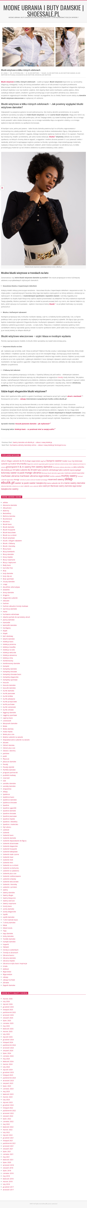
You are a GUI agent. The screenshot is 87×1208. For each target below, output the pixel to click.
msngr (16, 479)
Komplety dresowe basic (12, 674)
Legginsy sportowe (10, 715)
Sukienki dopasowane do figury (14, 841)
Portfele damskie (9, 770)
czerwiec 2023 (8, 1089)
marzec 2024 (7, 1064)
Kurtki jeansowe (9, 693)
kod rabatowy (8, 636)
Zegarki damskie (9, 985)
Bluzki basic (7, 524)
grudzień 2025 (8, 1007)
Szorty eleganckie (9, 912)
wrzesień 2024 (8, 1048)
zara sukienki (34, 486)
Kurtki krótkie (8, 696)
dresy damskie (8, 592)
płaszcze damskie (9, 762)
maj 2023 (6, 1091)
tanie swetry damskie (75, 483)
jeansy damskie (8, 620)
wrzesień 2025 (8, 1015)
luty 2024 (6, 1067)
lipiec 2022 (7, 1119)
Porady (5, 764)
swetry (5, 890)
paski (5, 756)
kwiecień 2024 (8, 1061)
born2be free (8, 568)
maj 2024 (6, 1059)
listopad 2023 (8, 1075)
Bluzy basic (7, 549)
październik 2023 (9, 1078)
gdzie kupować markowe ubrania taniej (56, 464)
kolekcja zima (8, 658)
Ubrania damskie (9, 958)
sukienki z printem (10, 887)
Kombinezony (8, 661)
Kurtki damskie (8, 691)
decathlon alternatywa (11, 587)
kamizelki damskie (10, 625)
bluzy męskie (8, 557)
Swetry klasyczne (9, 898)
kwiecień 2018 (8, 1179)
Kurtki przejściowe (10, 701)
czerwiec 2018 (8, 1173)
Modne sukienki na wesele (13, 737)
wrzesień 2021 (8, 1146)
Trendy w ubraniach (10, 952)
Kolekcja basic (8, 641)
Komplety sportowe (10, 680)
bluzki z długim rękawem (12, 541)
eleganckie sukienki (10, 598)
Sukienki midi (8, 860)
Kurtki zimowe (8, 710)
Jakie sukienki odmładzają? (48, 470)
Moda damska (8, 729)
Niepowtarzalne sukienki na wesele (16, 740)
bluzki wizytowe (52, 73)
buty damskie (8, 573)
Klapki (5, 633)
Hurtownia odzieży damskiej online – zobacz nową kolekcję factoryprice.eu (38, 445)
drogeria (6, 595)
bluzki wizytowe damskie (67, 73)
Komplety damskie (10, 669)
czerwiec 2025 (8, 1023)
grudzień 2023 (8, 1072)
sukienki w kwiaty (9, 879)
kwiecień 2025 (8, 1029)
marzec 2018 (7, 1181)
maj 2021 (6, 1157)
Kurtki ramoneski (9, 707)
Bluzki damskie (8, 527)
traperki (6, 944)
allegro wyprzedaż (33, 461)
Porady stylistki (8, 767)
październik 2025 (9, 1012)
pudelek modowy (9, 775)
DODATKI (6, 590)
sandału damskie (9, 783)
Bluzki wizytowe (33, 73)
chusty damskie (9, 581)
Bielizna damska (9, 516)
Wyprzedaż (7, 972)
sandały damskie (9, 786)
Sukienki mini (8, 862)
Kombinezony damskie (11, 663)
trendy (60, 377)
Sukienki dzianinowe (10, 843)
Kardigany (7, 628)
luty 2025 (6, 1034)
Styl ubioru (7, 827)
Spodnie (6, 805)
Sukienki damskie (9, 838)
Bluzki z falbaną (9, 543)
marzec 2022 (7, 1130)
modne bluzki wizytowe (43, 75)
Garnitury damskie (10, 609)
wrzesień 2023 (8, 1080)
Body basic (7, 565)
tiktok (5, 925)
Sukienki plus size (9, 873)
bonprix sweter (54, 460)
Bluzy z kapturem (9, 562)
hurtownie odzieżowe (11, 614)
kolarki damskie (9, 639)
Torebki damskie (9, 939)
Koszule (6, 682)
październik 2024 (9, 1045)
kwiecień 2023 (8, 1094)
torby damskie (8, 936)
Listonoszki (7, 721)
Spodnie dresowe (9, 813)
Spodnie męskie (9, 819)
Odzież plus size (9, 748)
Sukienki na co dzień (10, 865)
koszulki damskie (9, 688)
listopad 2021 (8, 1140)
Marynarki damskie (10, 723)
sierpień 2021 (8, 1149)
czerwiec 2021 (8, 1154)
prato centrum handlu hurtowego (37, 480)
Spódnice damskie (10, 800)
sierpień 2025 (8, 1018)
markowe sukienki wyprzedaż (74, 473)
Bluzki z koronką (9, 546)
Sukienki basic (8, 835)
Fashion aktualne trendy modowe (15, 606)
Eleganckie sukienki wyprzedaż (36, 464)
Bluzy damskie (8, 554)
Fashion (6, 603)
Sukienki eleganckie (10, 846)
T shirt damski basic (10, 920)
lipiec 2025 (7, 1020)
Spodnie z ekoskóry (10, 822)
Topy (4, 931)
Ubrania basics (8, 955)
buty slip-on (7, 576)
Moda (5, 726)
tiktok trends (7, 928)
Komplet (6, 666)
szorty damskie (8, 909)
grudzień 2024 (8, 1040)
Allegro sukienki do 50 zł (16, 461)
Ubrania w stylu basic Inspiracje (15, 963)
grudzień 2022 (8, 1105)
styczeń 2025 (8, 1037)
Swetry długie (8, 895)
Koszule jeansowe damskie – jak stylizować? (32, 424)
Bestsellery (7, 513)
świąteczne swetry (9, 488)
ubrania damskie (6, 486)
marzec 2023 (7, 1097)
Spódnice (6, 794)
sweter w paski (22, 483)
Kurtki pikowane (9, 699)
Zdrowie (6, 982)
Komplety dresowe (10, 671)
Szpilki (5, 914)
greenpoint (11, 466)
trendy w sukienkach (10, 950)
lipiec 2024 (7, 1053)
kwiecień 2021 (8, 1160)
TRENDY (6, 947)
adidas (5, 502)
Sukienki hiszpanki (10, 849)
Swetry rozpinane (9, 903)
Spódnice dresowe (10, 802)
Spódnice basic (8, 797)
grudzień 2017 (8, 1187)
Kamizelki (6, 622)
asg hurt (43, 461)
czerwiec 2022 (8, 1121)
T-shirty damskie (9, 922)
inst (72, 467)
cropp (5, 584)
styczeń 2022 (8, 1135)
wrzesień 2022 (8, 1113)
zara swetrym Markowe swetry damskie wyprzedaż (60, 486)
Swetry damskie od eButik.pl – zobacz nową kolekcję (32, 442)
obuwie (5, 742)
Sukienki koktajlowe (10, 852)
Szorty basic (7, 906)
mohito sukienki (55, 476)
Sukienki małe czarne (11, 854)
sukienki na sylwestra (11, 871)
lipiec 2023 (7, 1086)
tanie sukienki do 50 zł (55, 483)
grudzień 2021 (8, 1138)
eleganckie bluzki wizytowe (25, 75)
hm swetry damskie (42, 466)
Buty (4, 571)
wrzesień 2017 (8, 1190)
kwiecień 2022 (8, 1127)
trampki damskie (9, 942)
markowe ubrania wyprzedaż (34, 475)
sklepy (5, 792)
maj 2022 (6, 1124)
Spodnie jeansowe (10, 816)
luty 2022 (6, 1132)
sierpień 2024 (8, 1050)
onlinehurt (23, 480)
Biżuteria (6, 521)
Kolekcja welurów (9, 652)
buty (69, 461)
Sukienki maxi (8, 857)
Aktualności (7, 508)
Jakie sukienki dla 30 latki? (26, 470)
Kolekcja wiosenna (10, 655)
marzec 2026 (7, 999)
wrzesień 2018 (8, 1165)
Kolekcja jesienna (9, 644)
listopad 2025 (8, 1010)
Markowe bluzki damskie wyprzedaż (52, 473)
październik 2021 (9, 1143)
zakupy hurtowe (9, 980)
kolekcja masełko (9, 647)
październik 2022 (9, 1110)
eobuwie (6, 601)
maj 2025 (6, 1026)
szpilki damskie (8, 917)
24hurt (3, 461)
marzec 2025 (7, 1031)
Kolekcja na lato (9, 650)
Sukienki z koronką (10, 884)
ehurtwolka (22, 463)
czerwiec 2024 (8, 1056)
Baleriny (6, 511)
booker (65, 461)
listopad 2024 (8, 1042)
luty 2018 (6, 1184)
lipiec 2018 (7, 1170)
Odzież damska (8, 745)
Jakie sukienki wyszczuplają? (70, 470)
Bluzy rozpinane (9, 560)
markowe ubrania (10, 475)
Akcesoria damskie (10, 505)
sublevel (6, 830)
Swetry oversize (9, 901)
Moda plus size (8, 734)
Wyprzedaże (7, 974)
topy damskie (8, 933)
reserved (6, 778)
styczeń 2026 (8, 1004)
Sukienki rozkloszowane (12, 876)
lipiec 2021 (7, 1151)
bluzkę (51, 137)
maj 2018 (6, 1176)
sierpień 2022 (8, 1116)
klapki (5, 631)
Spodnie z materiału (10, 824)
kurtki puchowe (8, 704)
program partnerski (10, 772)
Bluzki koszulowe (9, 532)
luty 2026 (6, 1001)
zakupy (23, 399)
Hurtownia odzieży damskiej (61, 467)
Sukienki (6, 832)
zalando (26, 486)
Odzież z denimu (9, 751)
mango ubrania (33, 472)
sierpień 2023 (8, 1083)
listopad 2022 (8, 1108)
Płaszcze (6, 759)
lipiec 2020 (7, 1162)
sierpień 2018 (8, 1168)
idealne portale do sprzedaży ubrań (16, 617)
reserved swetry (56, 479)
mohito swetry (69, 475)
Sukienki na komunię (11, 868)
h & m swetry (24, 466)
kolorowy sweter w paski (12, 472)
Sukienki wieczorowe (10, 882)
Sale (4, 781)
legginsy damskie (9, 712)
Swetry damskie (9, 892)
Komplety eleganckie (10, 677)
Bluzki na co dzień (10, 535)
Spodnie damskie (9, 811)
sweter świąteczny (38, 483)
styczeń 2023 (8, 1102)
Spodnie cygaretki (9, 808)
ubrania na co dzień (18, 486)
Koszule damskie (9, 685)
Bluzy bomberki (9, 551)
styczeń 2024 (8, 1070)
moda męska (7, 732)
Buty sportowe (8, 579)
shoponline (7, 789)
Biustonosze (7, 519)
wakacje (6, 969)
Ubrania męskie (9, 961)
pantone (6, 753)
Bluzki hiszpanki (9, 530)
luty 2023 (6, 1100)
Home (5, 611)
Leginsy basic (8, 718)
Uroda (5, 966)
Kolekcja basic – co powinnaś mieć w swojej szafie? (34, 429)
